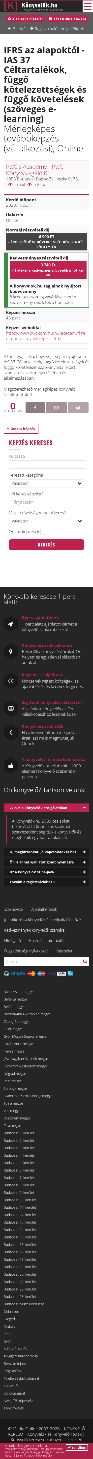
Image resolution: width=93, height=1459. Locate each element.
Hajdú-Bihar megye (18, 1043)
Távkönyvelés (14, 1408)
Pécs (7, 1333)
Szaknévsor (13, 909)
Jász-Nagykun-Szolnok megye (26, 1058)
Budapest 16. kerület (20, 1244)
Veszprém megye (17, 1118)
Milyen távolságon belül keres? (37, 512)
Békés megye (14, 1006)
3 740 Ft (48, 269)
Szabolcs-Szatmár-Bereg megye (28, 1095)
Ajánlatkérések (44, 909)
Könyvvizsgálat (14, 1393)
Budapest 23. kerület (20, 1296)
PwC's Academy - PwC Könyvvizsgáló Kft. (34, 169)
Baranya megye (15, 999)
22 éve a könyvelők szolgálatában (38, 807)
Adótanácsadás (15, 1348)
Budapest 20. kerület (20, 1274)
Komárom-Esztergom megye (25, 1066)
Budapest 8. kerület (19, 1185)
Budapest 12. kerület (20, 1214)
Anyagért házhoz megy (21, 1356)
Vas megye (12, 1110)
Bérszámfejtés (15, 1363)
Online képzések (24, 531)
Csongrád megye (17, 1021)
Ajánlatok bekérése (27, 19)
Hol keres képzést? (26, 494)
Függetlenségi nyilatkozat (26, 951)
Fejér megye (13, 1029)
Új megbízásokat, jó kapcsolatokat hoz (43, 852)
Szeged (9, 1318)
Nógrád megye (15, 1073)
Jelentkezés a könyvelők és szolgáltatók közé (42, 919)
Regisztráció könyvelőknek (59, 28)
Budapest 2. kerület (19, 1140)
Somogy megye (15, 1088)
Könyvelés (11, 1385)
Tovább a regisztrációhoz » (33, 882)
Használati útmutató (46, 940)
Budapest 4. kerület (19, 1155)
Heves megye (14, 1051)
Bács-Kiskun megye (19, 991)
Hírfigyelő (12, 940)
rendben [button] (78, 1447)
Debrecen (11, 1311)
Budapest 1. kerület (19, 1133)
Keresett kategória (26, 475)
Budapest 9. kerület (19, 1192)
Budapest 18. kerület (20, 1259)
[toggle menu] (88, 6)
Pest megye (13, 1081)
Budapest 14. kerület (20, 1229)
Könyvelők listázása (70, 19)
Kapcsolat (64, 951)
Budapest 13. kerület (20, 1222)
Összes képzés (22, 428)
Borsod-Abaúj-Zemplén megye (27, 1014)
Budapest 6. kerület (19, 1170)
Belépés (20, 28)
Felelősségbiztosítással (21, 1378)
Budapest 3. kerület (19, 1147)
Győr (7, 1341)
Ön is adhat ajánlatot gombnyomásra (42, 862)
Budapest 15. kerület (20, 1237)
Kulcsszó (17, 456)
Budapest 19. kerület (20, 1266)
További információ (38, 1455)
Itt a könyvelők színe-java (32, 872)
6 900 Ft (46, 241)
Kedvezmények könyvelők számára (34, 930)
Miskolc (9, 1326)
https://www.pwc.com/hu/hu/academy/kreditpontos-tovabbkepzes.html (45, 335)
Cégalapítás (12, 1371)
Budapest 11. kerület (20, 1207)
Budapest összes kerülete (24, 1304)
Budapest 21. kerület (20, 1281)
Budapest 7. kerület (19, 1177)
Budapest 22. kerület (20, 1289)
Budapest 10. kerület (20, 1200)
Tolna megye (13, 1103)
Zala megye (12, 1125)
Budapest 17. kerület (20, 1252)
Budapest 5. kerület (19, 1162)
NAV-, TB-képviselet (19, 1400)
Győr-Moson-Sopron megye (25, 1036)
